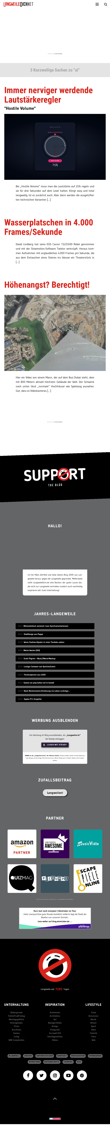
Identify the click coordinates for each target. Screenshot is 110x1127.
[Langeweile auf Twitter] (41, 1075)
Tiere (93, 1036)
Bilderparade (16, 1012)
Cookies (68, 1062)
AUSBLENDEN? (58, 422)
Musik (93, 1019)
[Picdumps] (55, 878)
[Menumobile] (97, 4)
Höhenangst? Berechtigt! (47, 285)
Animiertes (55, 1012)
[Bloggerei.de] (55, 1118)
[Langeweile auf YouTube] (68, 1075)
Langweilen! (55, 792)
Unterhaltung (16, 1005)
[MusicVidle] (88, 843)
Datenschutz (52, 1062)
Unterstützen (45, 1056)
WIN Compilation (16, 1040)
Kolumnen (93, 1016)
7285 (58, 989)
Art (55, 1019)
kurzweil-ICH (55, 1033)
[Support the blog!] (55, 477)
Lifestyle (94, 1005)
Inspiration (55, 1005)
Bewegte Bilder (55, 1022)
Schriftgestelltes (55, 1036)
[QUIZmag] (22, 878)
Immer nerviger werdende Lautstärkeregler (48, 95)
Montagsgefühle (16, 1019)
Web (93, 1040)
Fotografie (55, 1029)
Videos (55, 1040)
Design (55, 1026)
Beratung (34, 1062)
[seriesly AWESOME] (55, 843)
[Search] (105, 4)
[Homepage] (21, 4)
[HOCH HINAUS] (55, 1098)
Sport (93, 1026)
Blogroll (14, 1056)
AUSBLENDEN (58, 53)
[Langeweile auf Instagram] (55, 1075)
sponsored (95, 1056)
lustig (16, 1036)
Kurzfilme (16, 1029)
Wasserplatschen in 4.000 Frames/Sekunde (48, 227)
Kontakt (62, 1056)
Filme (16, 1026)
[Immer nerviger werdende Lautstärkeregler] (55, 146)
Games (16, 1033)
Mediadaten (78, 1056)
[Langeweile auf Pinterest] (81, 1075)
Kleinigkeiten (16, 1022)
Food (93, 1012)
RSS (79, 1062)
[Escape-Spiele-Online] (88, 878)
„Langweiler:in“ (73, 735)
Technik (93, 1033)
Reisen (93, 1022)
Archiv (28, 1056)
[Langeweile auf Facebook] (28, 1075)
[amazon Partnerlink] (22, 843)
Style (93, 1029)
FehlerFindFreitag (16, 1016)
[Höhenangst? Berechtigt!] (55, 332)
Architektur (55, 1016)
